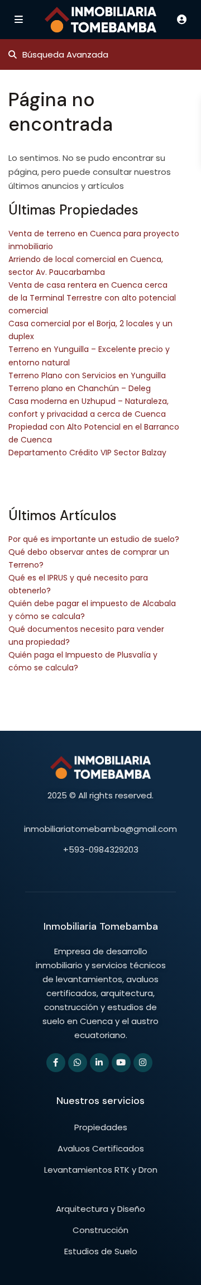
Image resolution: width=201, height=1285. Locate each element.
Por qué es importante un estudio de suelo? (93, 539)
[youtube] (121, 1062)
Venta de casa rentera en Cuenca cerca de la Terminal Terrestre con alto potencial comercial (92, 297)
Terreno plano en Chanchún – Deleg (79, 388)
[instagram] (142, 1062)
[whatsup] (77, 1062)
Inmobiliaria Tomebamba (101, 926)
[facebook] (55, 1062)
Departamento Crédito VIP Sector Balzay (87, 452)
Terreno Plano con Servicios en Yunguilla (87, 375)
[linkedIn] (99, 1062)
